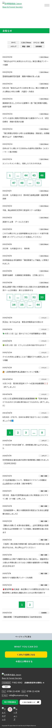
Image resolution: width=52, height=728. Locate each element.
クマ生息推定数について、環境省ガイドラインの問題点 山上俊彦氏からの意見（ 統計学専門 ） (25, 482)
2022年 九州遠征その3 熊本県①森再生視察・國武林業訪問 (25, 197)
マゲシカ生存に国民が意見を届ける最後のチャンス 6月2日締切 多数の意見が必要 (26, 120)
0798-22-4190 (13, 691)
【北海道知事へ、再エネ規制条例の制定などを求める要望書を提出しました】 (25, 512)
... (18, 175)
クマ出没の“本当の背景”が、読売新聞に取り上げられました (25, 446)
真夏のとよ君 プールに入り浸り (16, 222)
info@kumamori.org (18, 695)
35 (22, 304)
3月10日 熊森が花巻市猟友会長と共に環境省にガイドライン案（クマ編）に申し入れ (25, 497)
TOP (6, 13)
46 (42, 175)
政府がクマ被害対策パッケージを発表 (18, 577)
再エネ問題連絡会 (10, 702)
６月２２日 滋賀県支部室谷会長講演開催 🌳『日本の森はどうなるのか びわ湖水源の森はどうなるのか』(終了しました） (26, 402)
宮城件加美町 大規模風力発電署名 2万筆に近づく (23, 275)
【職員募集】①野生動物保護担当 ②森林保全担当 (22, 617)
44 (26, 175)
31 (26, 297)
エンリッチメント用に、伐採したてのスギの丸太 (22, 163)
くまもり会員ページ (28, 702)
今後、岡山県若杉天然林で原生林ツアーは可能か (22, 210)
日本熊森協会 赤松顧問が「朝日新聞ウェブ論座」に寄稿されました (26, 262)
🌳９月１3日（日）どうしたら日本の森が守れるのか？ (24, 345)
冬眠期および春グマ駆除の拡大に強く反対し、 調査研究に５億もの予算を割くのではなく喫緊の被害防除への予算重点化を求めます (26, 562)
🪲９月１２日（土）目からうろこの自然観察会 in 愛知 (24, 333)
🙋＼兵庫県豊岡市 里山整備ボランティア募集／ (21, 372)
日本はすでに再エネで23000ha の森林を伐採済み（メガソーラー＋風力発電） (26, 150)
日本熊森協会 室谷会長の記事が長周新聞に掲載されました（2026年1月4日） (26, 462)
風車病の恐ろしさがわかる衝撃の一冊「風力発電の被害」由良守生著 (25, 105)
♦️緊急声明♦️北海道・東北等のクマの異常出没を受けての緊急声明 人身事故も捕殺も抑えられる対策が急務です (26, 591)
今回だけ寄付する (24, 661)
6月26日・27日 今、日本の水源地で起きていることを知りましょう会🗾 (26, 419)
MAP (6, 687)
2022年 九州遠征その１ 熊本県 (16, 248)
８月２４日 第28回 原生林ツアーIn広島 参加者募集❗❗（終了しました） (25, 385)
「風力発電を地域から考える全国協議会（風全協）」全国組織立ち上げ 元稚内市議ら (26, 135)
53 (38, 183)
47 (14, 183)
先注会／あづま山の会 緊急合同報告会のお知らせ (23, 322)
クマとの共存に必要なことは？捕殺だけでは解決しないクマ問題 (25, 358)
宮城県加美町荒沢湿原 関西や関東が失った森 (21, 76)
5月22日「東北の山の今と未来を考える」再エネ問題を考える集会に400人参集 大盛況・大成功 (25, 90)
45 (34, 175)
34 (14, 304)
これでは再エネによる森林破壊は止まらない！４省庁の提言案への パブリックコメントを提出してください (25, 235)
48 (22, 183)
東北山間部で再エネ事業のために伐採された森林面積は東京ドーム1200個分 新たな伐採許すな (25, 288)
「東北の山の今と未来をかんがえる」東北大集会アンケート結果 (25, 63)
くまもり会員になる (26, 654)
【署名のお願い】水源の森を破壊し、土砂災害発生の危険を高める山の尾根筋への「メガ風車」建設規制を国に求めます (25, 529)
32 (34, 297)
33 (42, 297)
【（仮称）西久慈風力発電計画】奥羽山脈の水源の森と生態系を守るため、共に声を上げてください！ (26, 546)
